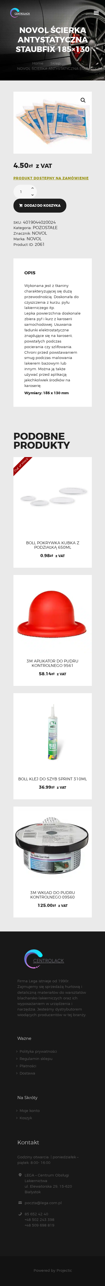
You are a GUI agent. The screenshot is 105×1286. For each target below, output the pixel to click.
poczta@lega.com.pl (43, 1203)
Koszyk (26, 1118)
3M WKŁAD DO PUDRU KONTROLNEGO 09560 (52, 894)
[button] (83, 100)
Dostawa (27, 1073)
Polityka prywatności (38, 1051)
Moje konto (30, 1110)
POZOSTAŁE (45, 227)
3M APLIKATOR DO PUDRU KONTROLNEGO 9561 (52, 663)
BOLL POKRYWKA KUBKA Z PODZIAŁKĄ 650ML (52, 545)
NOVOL (39, 233)
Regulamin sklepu (36, 1058)
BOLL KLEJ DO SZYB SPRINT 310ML (52, 779)
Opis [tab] (29, 273)
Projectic (64, 1270)
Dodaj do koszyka (42, 205)
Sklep (55, 63)
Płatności (28, 1066)
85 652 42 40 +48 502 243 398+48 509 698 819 (39, 1219)
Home (37, 63)
